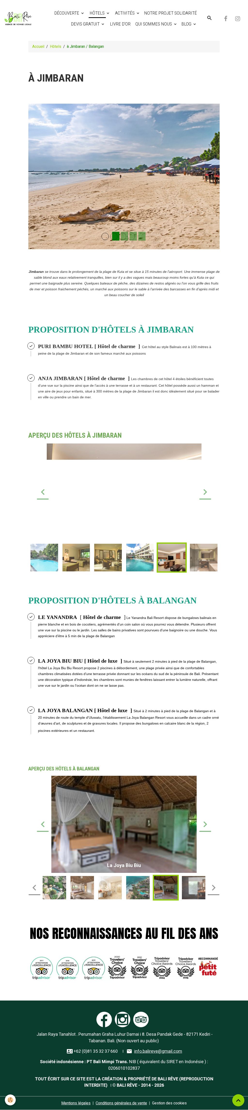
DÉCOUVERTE (67, 13)
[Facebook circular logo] (104, 1019)
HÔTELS (97, 13)
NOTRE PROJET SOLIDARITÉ (170, 13)
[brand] (18, 18)
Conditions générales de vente (121, 1103)
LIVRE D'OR (120, 24)
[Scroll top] (238, 1100)
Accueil (38, 47)
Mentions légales (76, 1103)
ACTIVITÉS (125, 13)
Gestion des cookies (169, 1103)
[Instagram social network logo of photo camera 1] (122, 1019)
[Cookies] (10, 1099)
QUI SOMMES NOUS (153, 24)
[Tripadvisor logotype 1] (141, 1019)
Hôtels (55, 47)
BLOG (186, 24)
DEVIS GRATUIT (85, 24)
